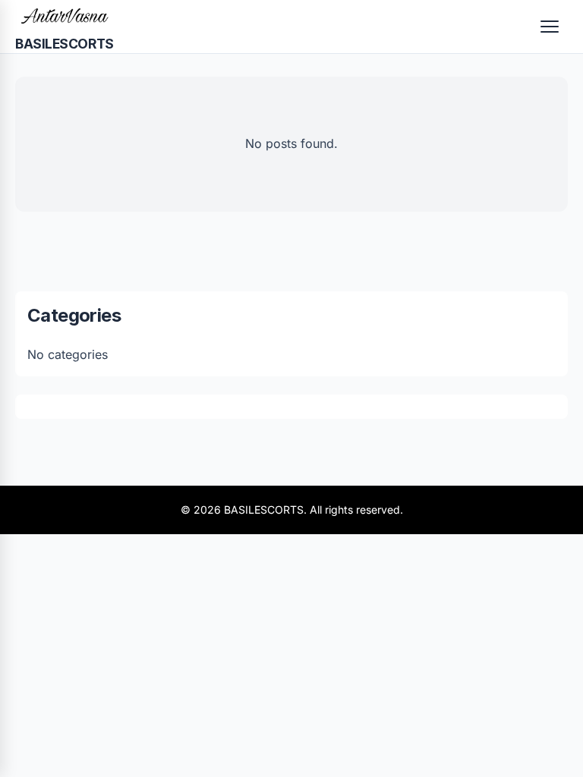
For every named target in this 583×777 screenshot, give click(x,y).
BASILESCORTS (64, 44)
